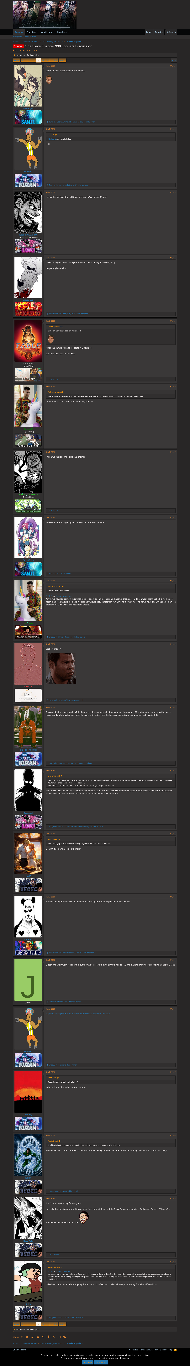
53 (43, 60)
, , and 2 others (70, 763)
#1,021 (173, 66)
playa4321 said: (54, 776)
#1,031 (173, 707)
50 (30, 60)
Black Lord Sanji (28, 749)
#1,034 (173, 897)
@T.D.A (49, 595)
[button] (37, 32)
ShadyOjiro (28, 108)
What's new (46, 32)
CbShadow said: (54, 392)
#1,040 (173, 1261)
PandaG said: (53, 1141)
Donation (31, 32)
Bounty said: (53, 839)
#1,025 (173, 321)
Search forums (30, 36)
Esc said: (51, 134)
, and (65, 1002)
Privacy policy (160, 1350)
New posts (17, 36)
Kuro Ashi (28, 1240)
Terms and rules (146, 1350)
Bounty (28, 1114)
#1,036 (173, 1009)
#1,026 (173, 386)
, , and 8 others (67, 700)
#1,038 (173, 1135)
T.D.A (28, 1304)
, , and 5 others (76, 826)
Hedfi (28, 876)
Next (62, 60)
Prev (17, 60)
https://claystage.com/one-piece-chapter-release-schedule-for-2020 (78, 1013)
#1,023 (173, 192)
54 (47, 60)
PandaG (28, 939)
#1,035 (173, 960)
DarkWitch (28, 560)
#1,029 (173, 581)
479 (55, 60)
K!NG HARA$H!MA (28, 234)
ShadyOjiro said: (54, 326)
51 (34, 60)
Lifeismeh (28, 300)
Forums (19, 32)
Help (170, 1350)
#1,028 (173, 517)
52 (39, 60)
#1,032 (173, 770)
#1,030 (173, 644)
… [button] (26, 60)
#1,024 (173, 258)
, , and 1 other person (68, 185)
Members (61, 32)
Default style (20, 1350)
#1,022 (173, 129)
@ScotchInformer (64, 595)
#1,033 (173, 833)
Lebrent (28, 171)
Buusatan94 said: (55, 586)
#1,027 (173, 452)
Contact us (133, 1350)
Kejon (28, 1177)
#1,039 (173, 1198)
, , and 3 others (72, 122)
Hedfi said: (52, 1077)
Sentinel (28, 813)
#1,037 (173, 1072)
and (60, 573)
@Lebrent (52, 139)
